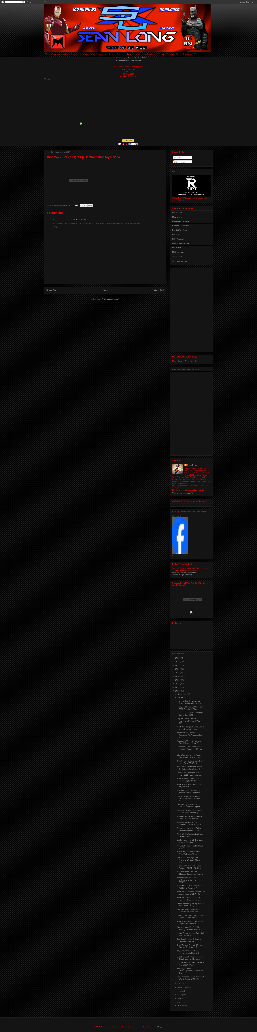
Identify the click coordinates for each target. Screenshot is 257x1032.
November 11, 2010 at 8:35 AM (74, 219)
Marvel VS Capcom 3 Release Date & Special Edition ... (189, 817)
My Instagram (178, 252)
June (179, 995)
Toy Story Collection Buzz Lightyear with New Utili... (188, 952)
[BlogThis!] (83, 205)
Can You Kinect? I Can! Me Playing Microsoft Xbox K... (189, 928)
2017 (177, 665)
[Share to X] (86, 205)
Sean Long (192, 465)
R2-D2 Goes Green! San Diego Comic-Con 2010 (190, 714)
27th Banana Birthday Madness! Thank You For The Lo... (190, 958)
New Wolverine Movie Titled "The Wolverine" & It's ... (188, 853)
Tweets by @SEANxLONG (183, 575)
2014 (177, 676)
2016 (177, 669)
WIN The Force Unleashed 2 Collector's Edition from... (189, 910)
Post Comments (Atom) (110, 299)
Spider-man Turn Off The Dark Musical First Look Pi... (190, 841)
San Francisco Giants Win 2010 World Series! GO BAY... (190, 978)
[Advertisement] (109, 101)
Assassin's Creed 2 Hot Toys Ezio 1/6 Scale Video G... (189, 742)
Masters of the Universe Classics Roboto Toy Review (190, 873)
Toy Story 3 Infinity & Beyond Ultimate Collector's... (189, 940)
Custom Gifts (182, 361)
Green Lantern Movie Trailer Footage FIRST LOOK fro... (189, 867)
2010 (177, 691)
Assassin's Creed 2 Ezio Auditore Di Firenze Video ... (190, 823)
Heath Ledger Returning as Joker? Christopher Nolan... (189, 702)
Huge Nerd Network (180, 221)
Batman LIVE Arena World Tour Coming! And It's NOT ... (190, 916)
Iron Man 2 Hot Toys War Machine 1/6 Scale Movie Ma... (188, 860)
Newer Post (51, 290)
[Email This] (81, 205)
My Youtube (177, 212)
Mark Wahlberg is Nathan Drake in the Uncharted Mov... (190, 728)
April (179, 1002)
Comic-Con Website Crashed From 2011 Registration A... (189, 774)
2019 (177, 658)
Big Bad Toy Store (179, 230)
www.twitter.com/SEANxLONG (185, 572)
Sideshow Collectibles (181, 226)
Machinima (177, 217)
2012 (177, 683)
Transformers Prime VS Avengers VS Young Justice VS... (189, 735)
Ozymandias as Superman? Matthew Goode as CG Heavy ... (190, 749)
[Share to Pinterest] (91, 205)
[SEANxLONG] (180, 554)
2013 (177, 680)
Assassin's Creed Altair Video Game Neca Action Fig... (189, 811)
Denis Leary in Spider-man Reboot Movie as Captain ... (190, 805)
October (181, 984)
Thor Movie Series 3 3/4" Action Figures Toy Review (190, 922)
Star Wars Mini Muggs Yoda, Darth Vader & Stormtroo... (189, 756)
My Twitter (176, 248)
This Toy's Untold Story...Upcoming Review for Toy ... (190, 971)
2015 (177, 673)
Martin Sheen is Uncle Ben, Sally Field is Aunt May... (191, 934)
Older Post (159, 290)
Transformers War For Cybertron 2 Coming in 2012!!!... (187, 880)
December (182, 694)
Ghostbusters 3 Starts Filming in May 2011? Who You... (190, 964)
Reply (55, 226)
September (182, 987)
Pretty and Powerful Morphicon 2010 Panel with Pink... (190, 708)
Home (105, 290)
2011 (177, 687)
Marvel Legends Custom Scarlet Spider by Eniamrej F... (190, 887)
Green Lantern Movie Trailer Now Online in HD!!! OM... (189, 829)
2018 (177, 662)
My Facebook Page (180, 243)
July (179, 991)
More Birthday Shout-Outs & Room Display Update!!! (189, 779)
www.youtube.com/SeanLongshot (128, 60)
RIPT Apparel (178, 239)
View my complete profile (182, 493)
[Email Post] (76, 205)
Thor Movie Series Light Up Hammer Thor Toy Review (83, 157)
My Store (176, 234)
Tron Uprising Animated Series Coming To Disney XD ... (190, 946)
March (180, 1005)
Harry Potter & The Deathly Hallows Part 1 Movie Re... (189, 791)
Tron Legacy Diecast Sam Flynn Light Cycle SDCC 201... (190, 762)
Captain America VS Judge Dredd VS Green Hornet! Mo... (188, 798)
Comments (180, 162)
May (179, 998)
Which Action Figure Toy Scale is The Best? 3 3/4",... (190, 905)
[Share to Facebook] (88, 205)
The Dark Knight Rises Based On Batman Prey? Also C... (189, 768)
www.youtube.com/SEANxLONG (132, 57)
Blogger (160, 1026)
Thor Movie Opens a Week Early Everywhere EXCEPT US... (191, 893)
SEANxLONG (176, 516)
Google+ (47, 78)
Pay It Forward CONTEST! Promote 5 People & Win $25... (188, 721)
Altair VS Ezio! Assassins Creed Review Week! (190, 835)
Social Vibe (177, 256)
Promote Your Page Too (180, 556)
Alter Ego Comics (179, 261)
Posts (178, 158)
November (182, 698)
